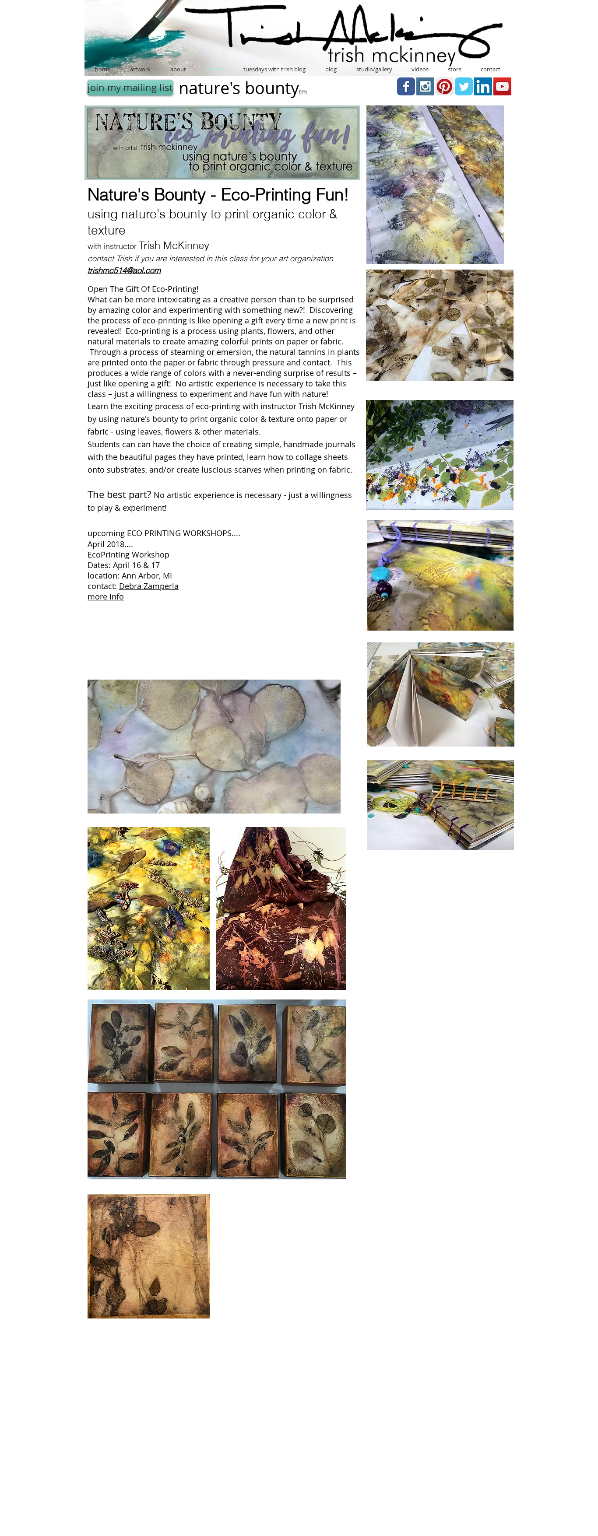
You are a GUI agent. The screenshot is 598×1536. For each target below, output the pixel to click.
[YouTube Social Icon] (502, 86)
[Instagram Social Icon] (425, 86)
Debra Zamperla (149, 586)
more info (106, 596)
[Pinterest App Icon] (445, 86)
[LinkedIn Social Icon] (483, 86)
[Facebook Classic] (406, 86)
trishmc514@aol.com (124, 270)
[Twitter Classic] (464, 86)
